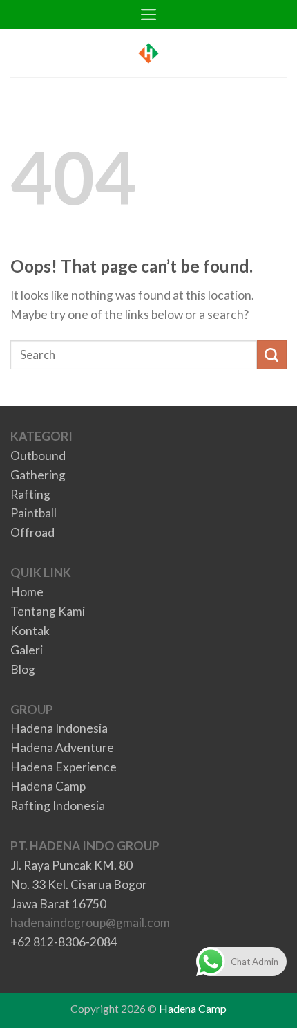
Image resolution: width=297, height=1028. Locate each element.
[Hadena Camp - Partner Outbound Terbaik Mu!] (148, 53)
